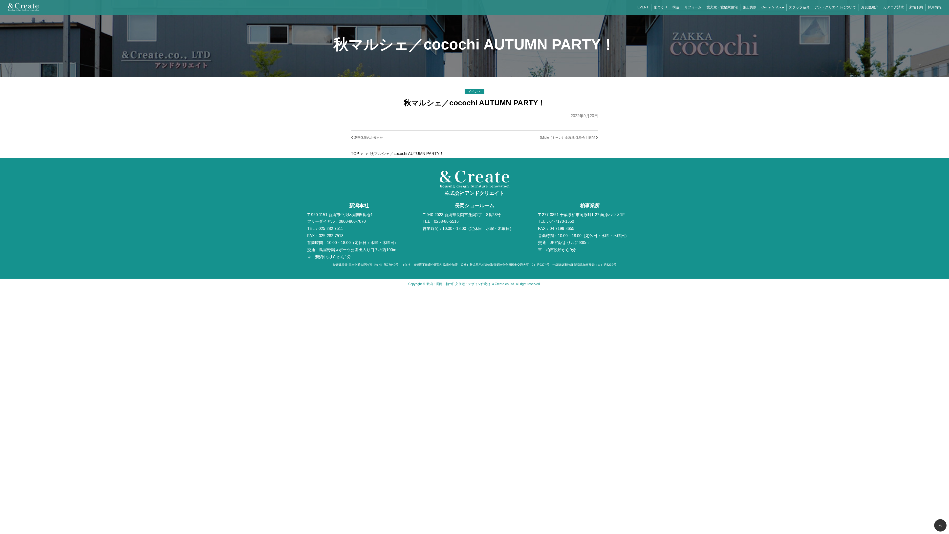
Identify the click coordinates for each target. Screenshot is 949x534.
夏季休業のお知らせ (368, 137)
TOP (355, 154)
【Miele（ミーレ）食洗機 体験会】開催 (567, 137)
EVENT (643, 7)
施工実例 (749, 7)
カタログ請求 (893, 7)
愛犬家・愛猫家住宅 (722, 7)
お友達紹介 (869, 7)
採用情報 (935, 7)
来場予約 (916, 7)
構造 (675, 7)
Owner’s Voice (772, 7)
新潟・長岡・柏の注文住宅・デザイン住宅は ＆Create (465, 284)
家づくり (661, 7)
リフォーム (693, 7)
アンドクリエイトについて (835, 7)
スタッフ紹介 (799, 7)
